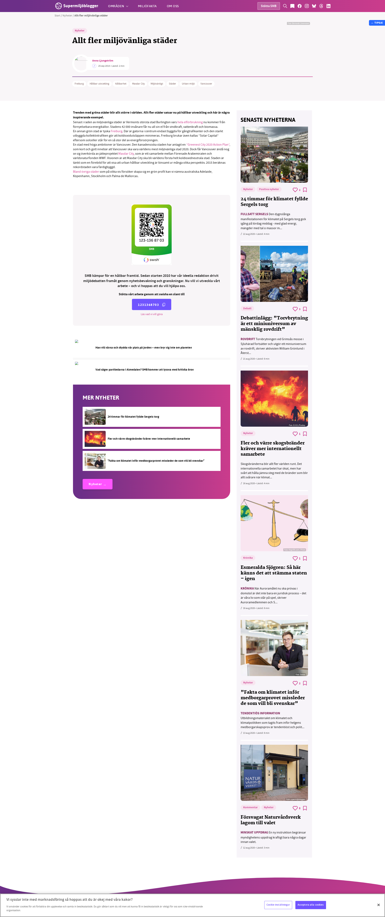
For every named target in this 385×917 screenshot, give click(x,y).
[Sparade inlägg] (292, 6)
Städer (172, 83)
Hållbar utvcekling (99, 83)
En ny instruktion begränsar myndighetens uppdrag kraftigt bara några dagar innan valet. (273, 837)
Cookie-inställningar (278, 905)
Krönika (248, 558)
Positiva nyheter (269, 189)
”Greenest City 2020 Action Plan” (207, 145)
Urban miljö (188, 83)
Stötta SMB (269, 6)
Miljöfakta (147, 6)
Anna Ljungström (102, 61)
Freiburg (79, 83)
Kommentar (250, 807)
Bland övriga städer (86, 172)
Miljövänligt (157, 83)
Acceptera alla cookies (311, 905)
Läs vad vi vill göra (152, 314)
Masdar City (138, 83)
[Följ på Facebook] (300, 6)
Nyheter (67, 15)
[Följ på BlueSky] (314, 6)
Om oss (173, 6)
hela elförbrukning (190, 122)
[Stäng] (378, 904)
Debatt (247, 308)
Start (57, 15)
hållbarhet (120, 83)
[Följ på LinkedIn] (328, 6)
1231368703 (148, 304)
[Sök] (285, 6)
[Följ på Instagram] (307, 6)
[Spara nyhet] (305, 190)
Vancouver (206, 83)
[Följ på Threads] (321, 6)
